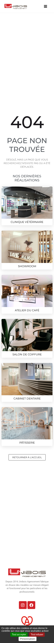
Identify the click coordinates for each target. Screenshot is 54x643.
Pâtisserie (27, 442)
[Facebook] (31, 605)
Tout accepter (19, 634)
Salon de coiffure (27, 354)
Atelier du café (27, 310)
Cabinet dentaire (27, 398)
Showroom (27, 266)
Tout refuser (37, 634)
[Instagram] (23, 605)
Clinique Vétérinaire (27, 222)
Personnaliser (27, 639)
